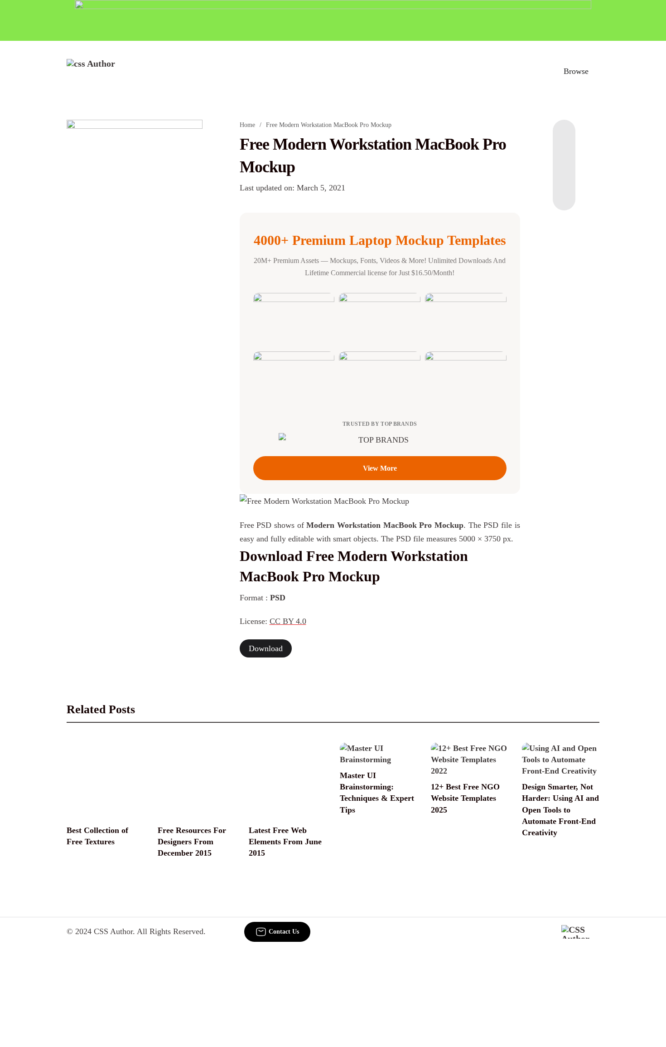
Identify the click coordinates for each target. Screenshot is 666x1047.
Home (247, 125)
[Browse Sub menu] (596, 71)
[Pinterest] (564, 174)
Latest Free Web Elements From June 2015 (285, 841)
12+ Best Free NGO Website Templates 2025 (465, 798)
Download (266, 648)
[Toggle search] (536, 71)
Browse (576, 71)
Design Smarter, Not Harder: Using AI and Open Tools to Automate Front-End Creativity (560, 809)
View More (380, 468)
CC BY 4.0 (288, 621)
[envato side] (135, 254)
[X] (564, 192)
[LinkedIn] (564, 156)
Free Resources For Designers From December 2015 (192, 841)
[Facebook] (564, 138)
